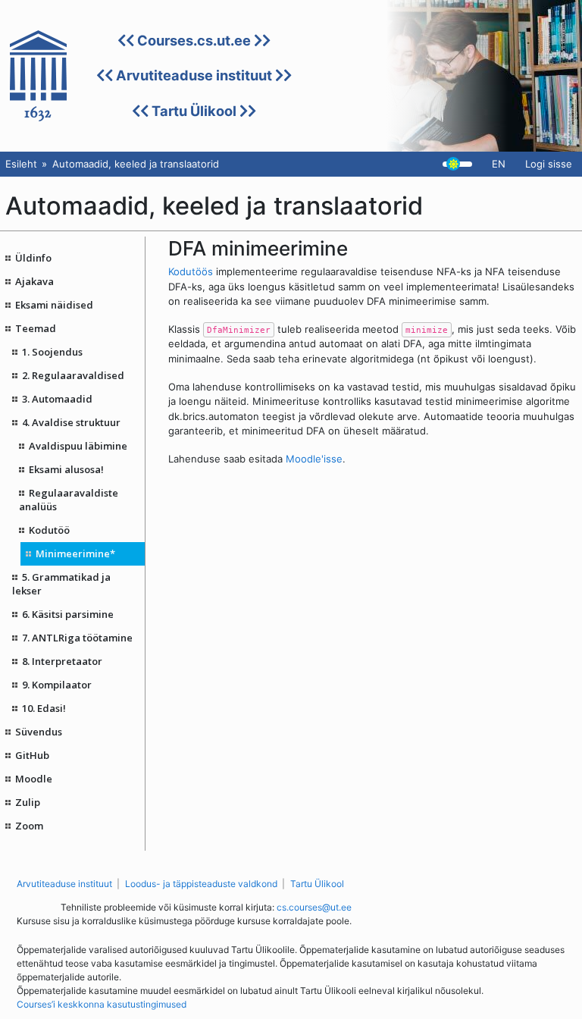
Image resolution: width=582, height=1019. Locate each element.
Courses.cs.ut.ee (194, 40)
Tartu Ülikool (194, 110)
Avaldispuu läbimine (78, 446)
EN (498, 164)
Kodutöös (190, 271)
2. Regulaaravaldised (73, 375)
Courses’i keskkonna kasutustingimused (101, 1004)
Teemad (35, 328)
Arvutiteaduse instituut (194, 75)
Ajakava (34, 281)
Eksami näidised (54, 305)
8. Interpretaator (62, 661)
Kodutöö (49, 530)
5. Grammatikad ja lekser (61, 583)
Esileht (21, 164)
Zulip (27, 802)
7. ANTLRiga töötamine (77, 637)
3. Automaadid (57, 399)
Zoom (29, 825)
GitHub (32, 755)
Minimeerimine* (75, 553)
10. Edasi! (44, 708)
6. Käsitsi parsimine (68, 614)
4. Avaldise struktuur (71, 422)
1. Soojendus (52, 352)
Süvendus (38, 731)
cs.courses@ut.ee (314, 907)
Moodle (33, 778)
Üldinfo (33, 258)
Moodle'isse (314, 459)
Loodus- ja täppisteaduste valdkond (201, 883)
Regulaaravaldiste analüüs (69, 499)
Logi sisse (548, 164)
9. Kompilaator (57, 684)
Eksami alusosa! (66, 469)
